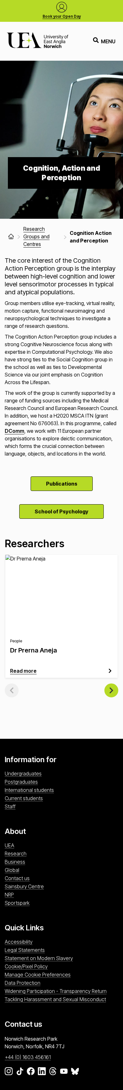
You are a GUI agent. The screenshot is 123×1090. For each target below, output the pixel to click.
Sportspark (17, 903)
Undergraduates (23, 773)
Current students (24, 798)
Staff (10, 806)
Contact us (17, 878)
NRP (9, 894)
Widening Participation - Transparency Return (56, 991)
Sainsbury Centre (24, 886)
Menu (108, 41)
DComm (14, 431)
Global (12, 870)
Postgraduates (21, 782)
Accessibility (18, 942)
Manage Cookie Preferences (38, 974)
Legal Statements (25, 950)
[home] (11, 236)
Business (15, 862)
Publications (61, 484)
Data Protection (22, 983)
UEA (9, 845)
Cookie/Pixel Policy (26, 966)
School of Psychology (61, 511)
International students (29, 790)
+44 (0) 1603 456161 (28, 1057)
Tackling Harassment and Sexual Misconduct (55, 999)
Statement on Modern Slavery (39, 958)
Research (15, 853)
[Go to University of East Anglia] (37, 41)
